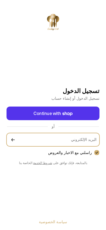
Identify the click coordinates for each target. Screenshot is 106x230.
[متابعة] (13, 139)
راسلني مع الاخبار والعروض (70, 152)
